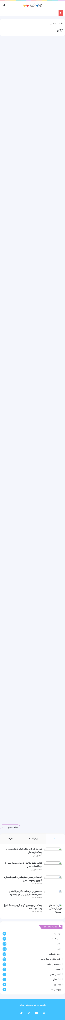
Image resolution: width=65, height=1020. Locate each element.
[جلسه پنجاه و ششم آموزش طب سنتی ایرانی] (32, 155)
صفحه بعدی (13, 827)
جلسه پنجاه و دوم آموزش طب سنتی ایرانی (36, 438)
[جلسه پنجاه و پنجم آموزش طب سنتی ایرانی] (32, 233)
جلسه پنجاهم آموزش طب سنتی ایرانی (38, 594)
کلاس (58, 944)
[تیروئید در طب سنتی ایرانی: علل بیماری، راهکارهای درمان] (53, 853)
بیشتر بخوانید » (51, 111)
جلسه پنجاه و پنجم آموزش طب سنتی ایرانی (35, 205)
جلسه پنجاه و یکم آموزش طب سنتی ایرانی (36, 516)
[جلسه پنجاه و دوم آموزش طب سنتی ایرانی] (32, 466)
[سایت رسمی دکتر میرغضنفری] (32, 5)
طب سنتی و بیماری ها (51, 959)
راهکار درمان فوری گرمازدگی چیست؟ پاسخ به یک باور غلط (23, 907)
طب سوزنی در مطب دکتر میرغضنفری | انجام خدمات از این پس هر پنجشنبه (25, 892)
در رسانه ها (56, 938)
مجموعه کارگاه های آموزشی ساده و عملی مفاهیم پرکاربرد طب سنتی (33, 48)
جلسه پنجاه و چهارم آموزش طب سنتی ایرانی (35, 283)
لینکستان (57, 979)
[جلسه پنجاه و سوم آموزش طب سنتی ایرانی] (32, 388)
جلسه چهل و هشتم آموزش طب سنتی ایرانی (35, 749)
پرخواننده (33, 838)
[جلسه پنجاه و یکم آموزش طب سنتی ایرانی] (32, 543)
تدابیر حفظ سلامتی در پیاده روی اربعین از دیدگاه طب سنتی (23, 864)
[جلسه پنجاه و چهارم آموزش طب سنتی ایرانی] (32, 310)
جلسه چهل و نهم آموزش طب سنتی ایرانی (37, 672)
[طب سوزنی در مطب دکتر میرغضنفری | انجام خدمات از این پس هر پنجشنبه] (53, 895)
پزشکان (57, 984)
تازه (55, 838)
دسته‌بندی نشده (54, 964)
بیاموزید (57, 933)
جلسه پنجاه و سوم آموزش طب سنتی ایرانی (35, 361)
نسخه (58, 969)
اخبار (59, 949)
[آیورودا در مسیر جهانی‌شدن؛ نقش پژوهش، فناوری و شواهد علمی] (53, 881)
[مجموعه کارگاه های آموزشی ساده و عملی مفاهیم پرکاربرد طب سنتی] (32, 77)
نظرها (10, 838)
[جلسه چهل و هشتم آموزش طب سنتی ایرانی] (32, 776)
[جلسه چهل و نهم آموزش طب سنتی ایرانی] (32, 699)
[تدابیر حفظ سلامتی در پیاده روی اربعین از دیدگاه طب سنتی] (53, 867)
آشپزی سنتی (55, 974)
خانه (58, 23)
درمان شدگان (55, 954)
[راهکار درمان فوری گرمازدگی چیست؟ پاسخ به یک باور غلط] (53, 910)
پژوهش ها (56, 989)
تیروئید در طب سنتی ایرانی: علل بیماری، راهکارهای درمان (24, 850)
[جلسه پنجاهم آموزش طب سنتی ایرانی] (32, 621)
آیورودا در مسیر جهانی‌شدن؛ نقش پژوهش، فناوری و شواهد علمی (23, 878)
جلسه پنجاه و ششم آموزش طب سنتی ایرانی (35, 127)
